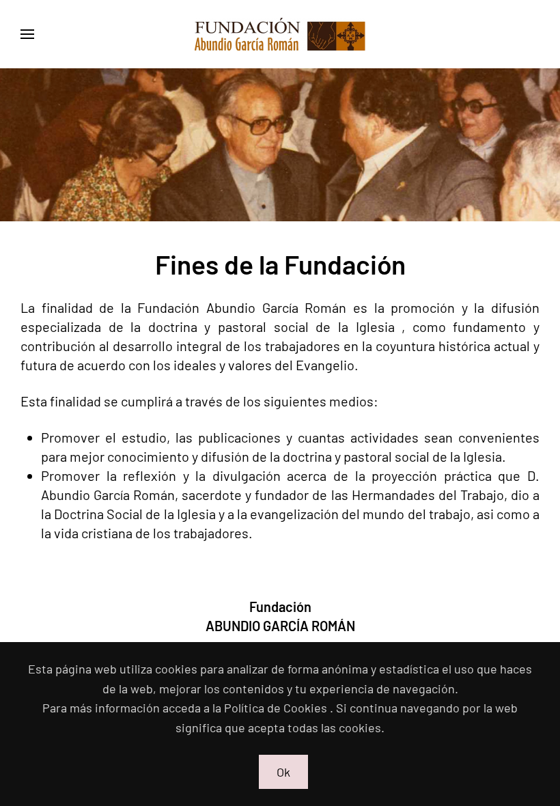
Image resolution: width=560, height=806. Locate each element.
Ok (283, 771)
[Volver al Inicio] (280, 34)
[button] (27, 34)
